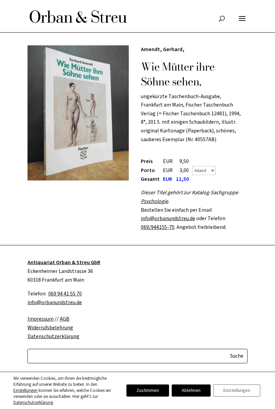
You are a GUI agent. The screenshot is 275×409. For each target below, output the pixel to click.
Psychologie (154, 201)
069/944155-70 (157, 227)
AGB (64, 319)
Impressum (41, 319)
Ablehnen (191, 390)
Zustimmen (147, 390)
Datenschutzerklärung (33, 403)
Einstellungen (25, 390)
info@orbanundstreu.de (168, 218)
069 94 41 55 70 (65, 293)
